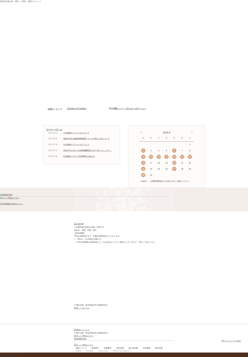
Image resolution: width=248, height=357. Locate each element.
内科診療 (120, 348)
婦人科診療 (133, 348)
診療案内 (107, 348)
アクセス (89, 351)
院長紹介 (95, 348)
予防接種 (146, 348)
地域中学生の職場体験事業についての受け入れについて (86, 139)
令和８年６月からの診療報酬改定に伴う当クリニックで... (87, 150)
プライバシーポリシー (122, 351)
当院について (81, 348)
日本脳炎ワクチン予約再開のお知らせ (79, 156)
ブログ (78, 351)
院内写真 (159, 348)
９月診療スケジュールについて (76, 133)
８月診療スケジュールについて (76, 144)
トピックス (103, 351)
